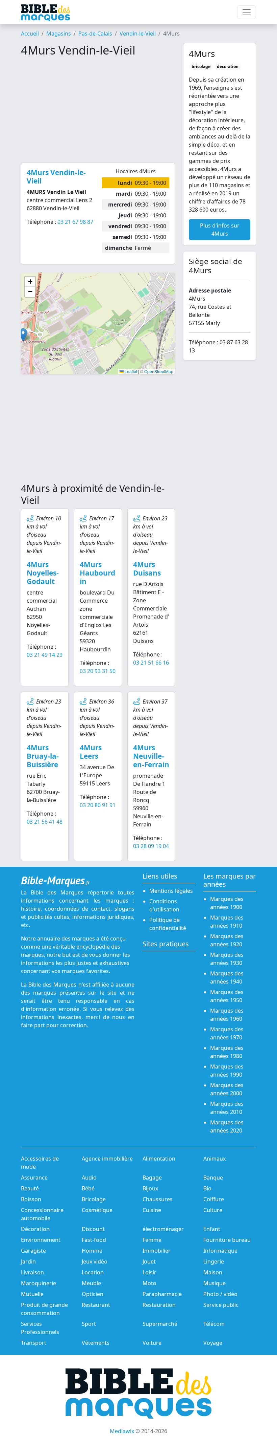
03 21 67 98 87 (75, 221)
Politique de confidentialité (167, 924)
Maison (212, 1272)
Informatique (220, 1250)
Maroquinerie (38, 1283)
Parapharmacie (162, 1294)
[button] (23, 335)
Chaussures (158, 1199)
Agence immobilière (107, 1158)
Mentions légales (171, 890)
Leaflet (130, 371)
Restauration (159, 1305)
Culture (212, 1210)
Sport (89, 1324)
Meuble (91, 1283)
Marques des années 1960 (227, 1014)
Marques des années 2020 (227, 1126)
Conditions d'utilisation (164, 905)
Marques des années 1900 (227, 903)
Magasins (58, 33)
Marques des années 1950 (227, 996)
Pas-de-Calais (95, 33)
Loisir (149, 1272)
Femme (152, 1240)
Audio (89, 1177)
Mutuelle (32, 1294)
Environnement (40, 1240)
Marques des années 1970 (227, 1033)
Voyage (212, 1342)
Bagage (152, 1177)
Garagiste (33, 1250)
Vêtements (95, 1342)
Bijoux (150, 1188)
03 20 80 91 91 (98, 805)
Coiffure (213, 1199)
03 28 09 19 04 (151, 846)
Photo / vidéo (220, 1294)
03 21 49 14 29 (44, 655)
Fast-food (94, 1240)
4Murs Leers (91, 752)
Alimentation (159, 1158)
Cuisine (152, 1210)
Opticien (92, 1294)
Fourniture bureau (227, 1240)
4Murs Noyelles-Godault (43, 573)
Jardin (28, 1261)
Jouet (149, 1261)
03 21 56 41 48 (44, 821)
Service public (220, 1305)
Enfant (211, 1229)
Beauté (30, 1188)
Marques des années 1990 (227, 1070)
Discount (93, 1229)
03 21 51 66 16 (151, 662)
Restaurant (96, 1305)
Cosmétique (97, 1210)
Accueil (30, 33)
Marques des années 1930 (227, 959)
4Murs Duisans (147, 569)
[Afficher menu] (246, 12)
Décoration (35, 1229)
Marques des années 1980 (227, 1052)
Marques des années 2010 (227, 1108)
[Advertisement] (98, 109)
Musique (214, 1283)
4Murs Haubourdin (97, 573)
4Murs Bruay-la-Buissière (43, 756)
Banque (213, 1177)
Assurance (34, 1177)
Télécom (214, 1324)
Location (93, 1272)
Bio (207, 1188)
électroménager (163, 1229)
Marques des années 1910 (227, 921)
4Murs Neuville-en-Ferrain (151, 756)
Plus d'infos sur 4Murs (220, 229)
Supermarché (160, 1324)
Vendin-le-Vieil (138, 33)
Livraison (32, 1272)
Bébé (88, 1188)
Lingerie (213, 1261)
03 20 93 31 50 (98, 671)
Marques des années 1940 (227, 977)
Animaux (214, 1158)
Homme (92, 1250)
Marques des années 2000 (227, 1089)
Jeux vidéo (94, 1261)
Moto (149, 1283)
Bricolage (94, 1199)
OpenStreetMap (158, 371)
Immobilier (157, 1250)
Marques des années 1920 (227, 940)
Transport (33, 1342)
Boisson (31, 1199)
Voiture (152, 1342)
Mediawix (122, 1431)
